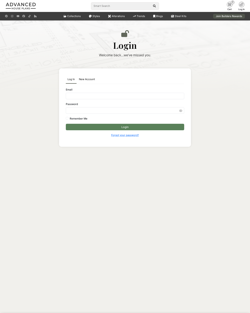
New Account (87, 79)
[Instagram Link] (12, 16)
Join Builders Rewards (229, 16)
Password (72, 104)
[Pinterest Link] (6, 16)
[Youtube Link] (18, 16)
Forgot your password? (125, 135)
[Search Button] (154, 6)
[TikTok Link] (29, 16)
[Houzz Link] (35, 16)
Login (125, 127)
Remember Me (78, 118)
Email (69, 89)
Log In (71, 79)
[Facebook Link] (23, 16)
